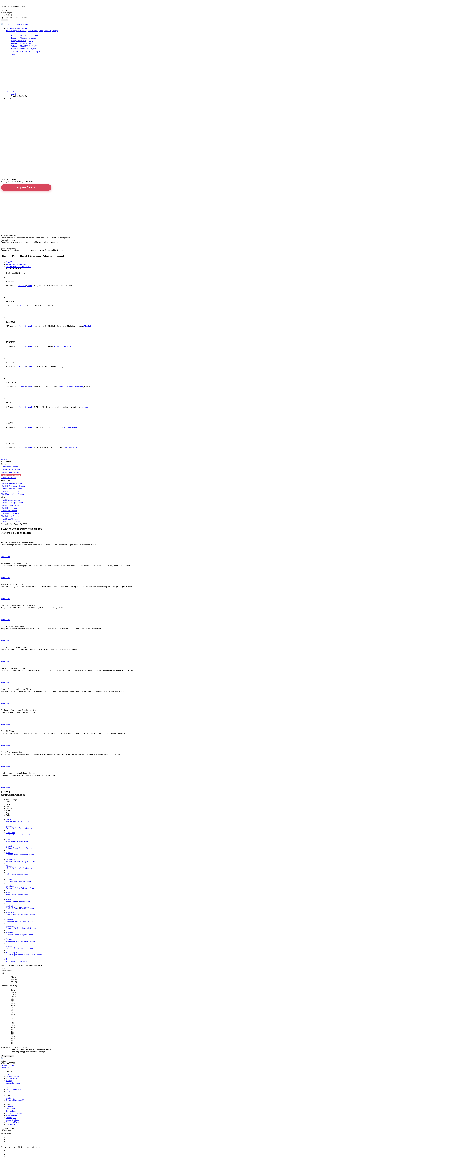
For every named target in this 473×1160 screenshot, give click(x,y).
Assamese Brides (12, 941)
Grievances (10, 1124)
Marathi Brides (11, 868)
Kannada (32, 38)
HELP (8, 98)
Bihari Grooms (23, 821)
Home (8, 1074)
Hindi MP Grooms (27, 915)
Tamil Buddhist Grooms (11, 475)
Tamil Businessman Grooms (12, 489)
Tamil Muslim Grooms (10, 472)
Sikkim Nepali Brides (14, 955)
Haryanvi (32, 49)
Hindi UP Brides (12, 908)
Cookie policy (11, 1118)
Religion (26, 31)
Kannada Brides (12, 855)
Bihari (13, 35)
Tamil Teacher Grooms (10, 491)
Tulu (13, 54)
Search (4, 20)
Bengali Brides (11, 828)
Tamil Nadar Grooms (9, 508)
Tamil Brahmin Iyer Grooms (12, 502)
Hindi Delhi (33, 35)
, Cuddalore (84, 407)
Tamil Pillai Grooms (9, 511)
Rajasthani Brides (13, 888)
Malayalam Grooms (29, 861)
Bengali (23, 35)
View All (4, 459)
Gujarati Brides (12, 848)
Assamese (15, 51)
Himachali (24, 49)
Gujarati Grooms (25, 848)
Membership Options (14, 1089)
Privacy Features (12, 1120)
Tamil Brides (11, 895)
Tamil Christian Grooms (10, 469)
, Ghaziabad (69, 306)
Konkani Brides (12, 921)
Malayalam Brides (13, 861)
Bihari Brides (11, 821)
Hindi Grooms (22, 841)
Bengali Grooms (25, 828)
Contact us (10, 1098)
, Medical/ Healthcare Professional (70, 387)
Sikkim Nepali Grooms (33, 955)
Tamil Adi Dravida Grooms (12, 521)
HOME (9, 262)
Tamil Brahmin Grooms (10, 500)
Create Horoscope (13, 1083)
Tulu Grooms (21, 961)
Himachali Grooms (28, 928)
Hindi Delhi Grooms (30, 835)
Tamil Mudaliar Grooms (10, 505)
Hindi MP (33, 46)
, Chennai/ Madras (70, 427)
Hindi (13, 38)
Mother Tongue (12, 31)
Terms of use (11, 1111)
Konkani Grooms (26, 921)
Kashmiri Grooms (27, 948)
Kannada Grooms (27, 855)
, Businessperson (59, 346)
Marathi (23, 41)
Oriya (31, 41)
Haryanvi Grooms (27, 935)
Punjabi (14, 43)
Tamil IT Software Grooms (11, 483)
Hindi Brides (11, 841)
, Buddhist (22, 286)
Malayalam (15, 41)
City (32, 31)
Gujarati (23, 38)
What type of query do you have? (14, 1047)
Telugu (14, 46)
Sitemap (9, 1081)
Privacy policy (11, 1115)
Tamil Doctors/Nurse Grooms (12, 494)
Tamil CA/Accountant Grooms (13, 486)
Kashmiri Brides (12, 948)
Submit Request (7, 1056)
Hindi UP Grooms (27, 908)
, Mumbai (87, 326)
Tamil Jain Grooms (8, 478)
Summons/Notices (13, 1122)
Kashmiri (23, 51)
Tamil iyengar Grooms (10, 513)
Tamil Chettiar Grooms (10, 516)
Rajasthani (24, 43)
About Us (10, 1106)
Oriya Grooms (22, 875)
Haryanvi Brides (12, 935)
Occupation (38, 31)
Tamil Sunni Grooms (9, 519)
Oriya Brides (11, 875)
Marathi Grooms (25, 868)
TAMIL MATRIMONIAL (16, 264)
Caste (20, 31)
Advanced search (12, 1076)
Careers (9, 1091)
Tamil (31, 43)
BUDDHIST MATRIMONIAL (18, 267)
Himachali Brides (12, 928)
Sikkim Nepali (34, 51)
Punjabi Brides (11, 881)
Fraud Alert (10, 1109)
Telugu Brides (11, 901)
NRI (49, 31)
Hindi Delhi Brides (13, 835)
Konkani (14, 49)
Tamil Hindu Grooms (9, 467)
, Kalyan (69, 346)
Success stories (11, 1078)
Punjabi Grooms (25, 881)
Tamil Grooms (22, 895)
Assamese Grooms (27, 941)
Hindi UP (24, 46)
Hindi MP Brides (12, 915)
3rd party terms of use (14, 1113)
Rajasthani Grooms (28, 888)
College (55, 31)
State (46, 31)
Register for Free (26, 187)
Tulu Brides (10, 961)
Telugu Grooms (24, 901)
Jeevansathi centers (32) (15, 1100)
